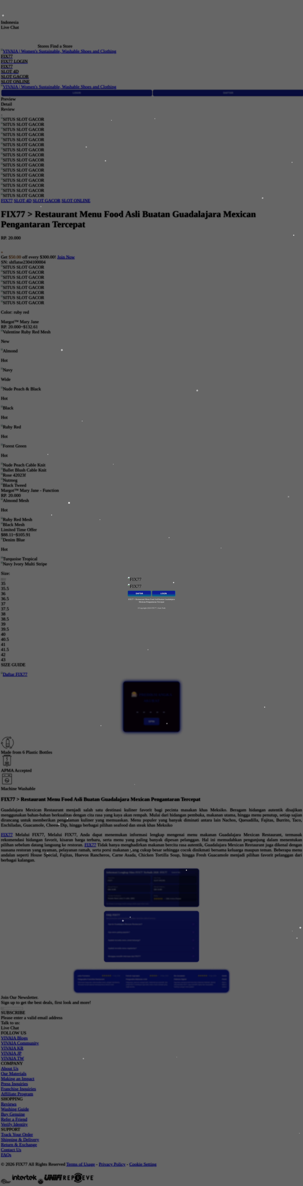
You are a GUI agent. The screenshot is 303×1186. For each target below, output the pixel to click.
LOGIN (163, 593)
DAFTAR (139, 593)
